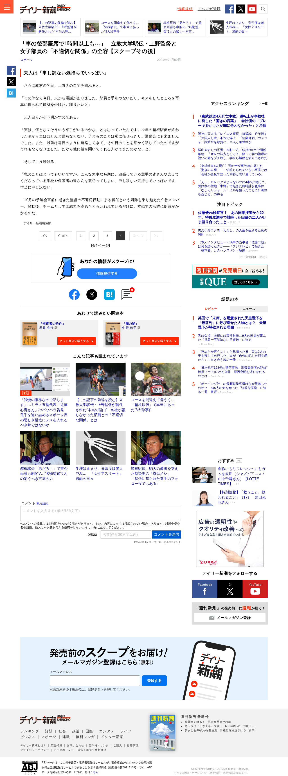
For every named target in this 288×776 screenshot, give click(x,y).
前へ (65, 235)
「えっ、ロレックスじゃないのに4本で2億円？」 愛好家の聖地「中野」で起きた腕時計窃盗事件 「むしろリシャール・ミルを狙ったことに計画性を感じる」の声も (233, 188)
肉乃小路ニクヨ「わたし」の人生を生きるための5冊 (232, 232)
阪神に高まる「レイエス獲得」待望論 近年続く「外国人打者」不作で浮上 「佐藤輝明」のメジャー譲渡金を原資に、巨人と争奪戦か (232, 138)
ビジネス (27, 737)
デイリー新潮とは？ (33, 745)
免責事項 (132, 745)
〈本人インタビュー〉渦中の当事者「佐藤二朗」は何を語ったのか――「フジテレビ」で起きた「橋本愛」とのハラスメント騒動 (232, 246)
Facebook (205, 584)
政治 (76, 731)
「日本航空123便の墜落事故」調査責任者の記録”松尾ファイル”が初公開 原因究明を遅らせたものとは (233, 371)
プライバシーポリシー (34, 750)
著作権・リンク (99, 745)
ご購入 (117, 745)
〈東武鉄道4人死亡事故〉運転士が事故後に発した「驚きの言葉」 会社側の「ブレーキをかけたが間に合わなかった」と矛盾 (232, 121)
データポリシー (64, 750)
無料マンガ (85, 737)
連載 (66, 737)
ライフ (125, 731)
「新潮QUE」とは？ (255, 257)
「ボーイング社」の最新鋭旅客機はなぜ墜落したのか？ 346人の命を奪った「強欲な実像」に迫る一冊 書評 (232, 388)
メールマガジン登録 (234, 618)
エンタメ (106, 731)
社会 (62, 731)
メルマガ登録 (209, 9)
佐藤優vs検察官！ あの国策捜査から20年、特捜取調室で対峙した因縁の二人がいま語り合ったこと (232, 217)
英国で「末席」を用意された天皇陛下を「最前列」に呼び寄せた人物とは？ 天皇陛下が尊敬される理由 (232, 322)
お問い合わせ (75, 745)
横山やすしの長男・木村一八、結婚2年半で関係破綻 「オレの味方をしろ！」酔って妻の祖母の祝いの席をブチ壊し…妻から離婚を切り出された (232, 154)
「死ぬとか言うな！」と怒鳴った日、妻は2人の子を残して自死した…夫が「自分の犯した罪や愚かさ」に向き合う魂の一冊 (232, 355)
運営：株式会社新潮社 (92, 750)
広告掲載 (56, 745)
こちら (94, 772)
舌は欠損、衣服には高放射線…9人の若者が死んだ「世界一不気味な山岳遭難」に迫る (232, 339)
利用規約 (56, 689)
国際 (89, 731)
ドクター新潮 (112, 737)
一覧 (265, 103)
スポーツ (26, 60)
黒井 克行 (46, 328)
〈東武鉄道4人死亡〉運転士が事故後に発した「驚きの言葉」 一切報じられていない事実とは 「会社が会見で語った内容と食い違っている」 (233, 170)
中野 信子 (129, 328)
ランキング (29, 731)
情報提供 (185, 9)
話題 (49, 731)
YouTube (255, 584)
